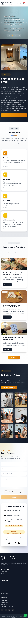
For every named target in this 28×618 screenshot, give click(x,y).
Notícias (3, 589)
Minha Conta (4, 571)
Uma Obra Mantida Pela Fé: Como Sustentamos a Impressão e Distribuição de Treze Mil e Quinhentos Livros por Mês (13, 275)
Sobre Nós (13, 115)
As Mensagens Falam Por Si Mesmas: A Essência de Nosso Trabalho (12, 307)
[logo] (14, 558)
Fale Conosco (4, 600)
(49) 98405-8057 (4, 602)
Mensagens (3, 582)
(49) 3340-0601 (4, 604)
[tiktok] (2, 610)
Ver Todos (12, 357)
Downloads (3, 584)
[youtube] (6, 610)
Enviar (14, 497)
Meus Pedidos (4, 575)
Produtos (3, 573)
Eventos (2, 591)
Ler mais (6, 285)
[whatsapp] (9, 610)
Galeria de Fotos (4, 593)
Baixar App (3, 587)
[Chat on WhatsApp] (25, 615)
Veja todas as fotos (8, 387)
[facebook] (13, 610)
